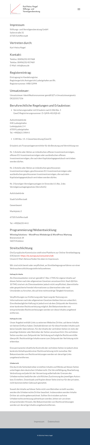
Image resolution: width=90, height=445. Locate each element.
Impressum (39, 421)
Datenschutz (54, 421)
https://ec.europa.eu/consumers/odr (37, 255)
